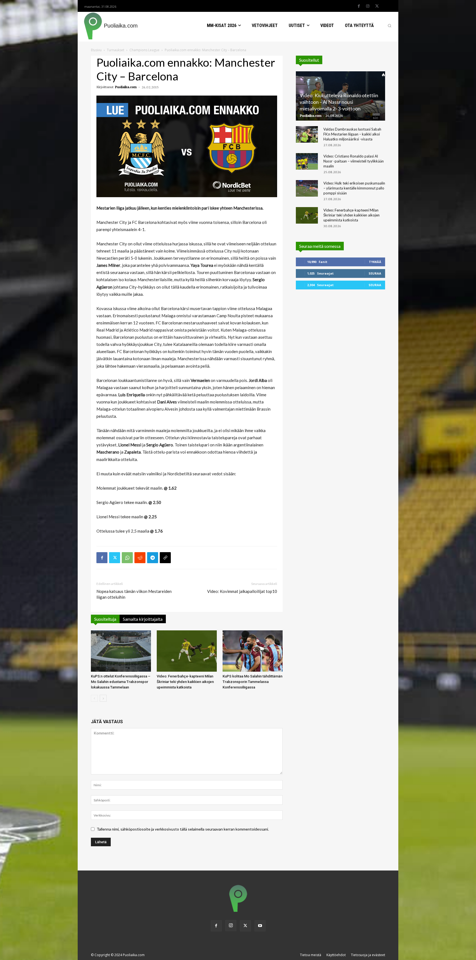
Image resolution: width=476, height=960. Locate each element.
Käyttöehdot (336, 955)
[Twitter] (377, 6)
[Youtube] (260, 925)
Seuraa (375, 273)
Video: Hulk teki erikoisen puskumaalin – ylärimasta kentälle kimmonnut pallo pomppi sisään (354, 188)
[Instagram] (368, 6)
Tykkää (375, 262)
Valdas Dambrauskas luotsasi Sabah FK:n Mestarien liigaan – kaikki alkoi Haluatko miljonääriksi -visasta (352, 134)
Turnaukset (115, 50)
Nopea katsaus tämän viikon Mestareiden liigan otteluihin (134, 594)
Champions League (144, 50)
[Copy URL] (165, 557)
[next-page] (103, 698)
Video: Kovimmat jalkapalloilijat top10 (242, 591)
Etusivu (96, 50)
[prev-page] (94, 698)
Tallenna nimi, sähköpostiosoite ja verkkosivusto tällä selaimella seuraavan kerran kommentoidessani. (183, 829)
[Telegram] (152, 557)
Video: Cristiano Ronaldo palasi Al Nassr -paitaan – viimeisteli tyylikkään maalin (353, 161)
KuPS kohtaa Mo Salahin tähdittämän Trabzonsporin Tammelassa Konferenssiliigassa (252, 681)
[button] (389, 25)
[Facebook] (359, 6)
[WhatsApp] (127, 557)
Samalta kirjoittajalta (143, 619)
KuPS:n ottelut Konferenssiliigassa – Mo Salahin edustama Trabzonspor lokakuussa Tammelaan (120, 681)
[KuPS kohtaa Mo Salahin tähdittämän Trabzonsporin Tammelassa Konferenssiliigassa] (253, 651)
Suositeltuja (105, 619)
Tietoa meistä (310, 955)
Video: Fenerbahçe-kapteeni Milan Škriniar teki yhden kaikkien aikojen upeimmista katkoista (185, 681)
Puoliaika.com (126, 87)
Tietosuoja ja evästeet (368, 955)
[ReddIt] (139, 557)
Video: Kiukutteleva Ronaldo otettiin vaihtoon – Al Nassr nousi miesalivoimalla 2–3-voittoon (339, 102)
